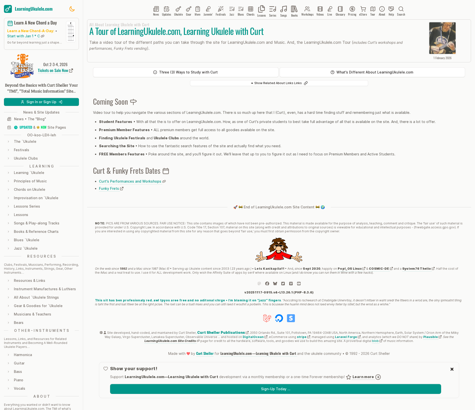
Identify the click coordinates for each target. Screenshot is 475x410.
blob (376, 341)
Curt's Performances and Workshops (130, 181)
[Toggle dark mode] (72, 9)
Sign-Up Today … (275, 389)
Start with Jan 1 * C (24, 36)
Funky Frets (109, 188)
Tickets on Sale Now (53, 70)
